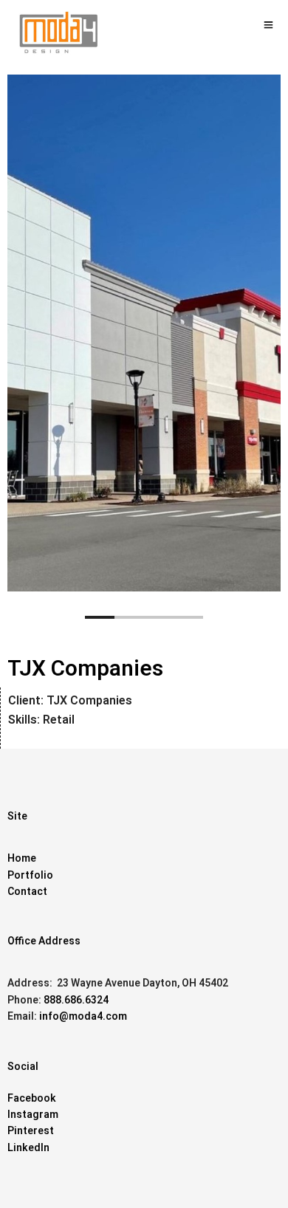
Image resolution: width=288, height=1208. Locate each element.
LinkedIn (28, 1148)
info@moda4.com (83, 1016)
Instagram (32, 1114)
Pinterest (30, 1131)
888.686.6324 (76, 1000)
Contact (27, 891)
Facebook (31, 1098)
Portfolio (30, 875)
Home (21, 858)
